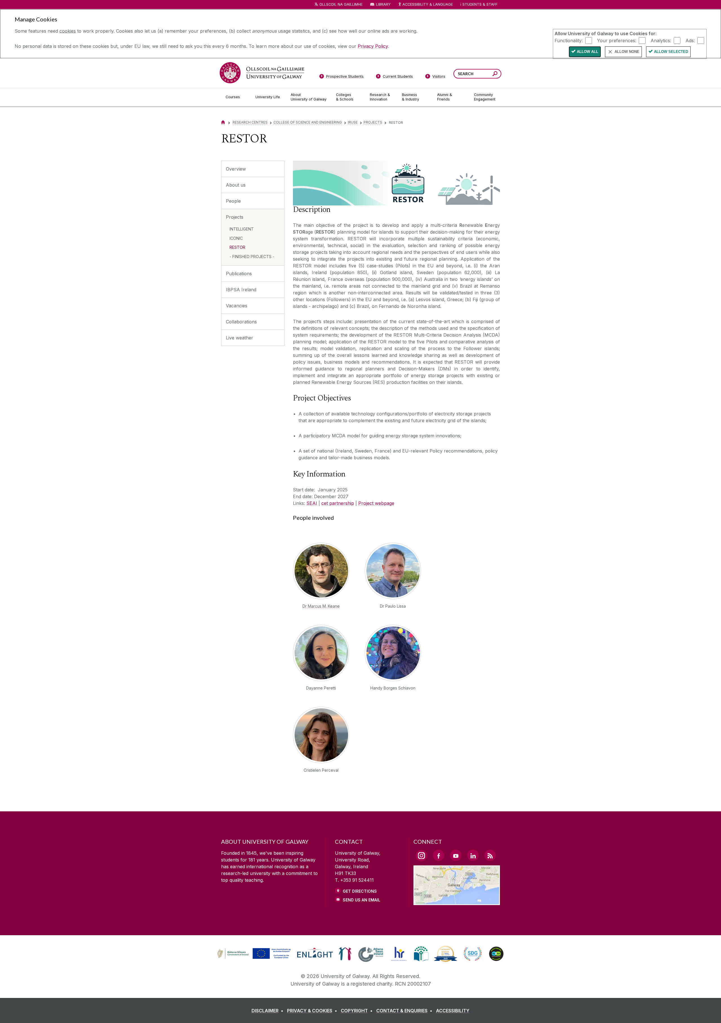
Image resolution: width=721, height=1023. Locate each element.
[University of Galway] (262, 72)
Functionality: (569, 40)
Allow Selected (671, 52)
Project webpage (376, 503)
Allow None (627, 52)
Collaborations (241, 321)
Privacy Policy (373, 46)
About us (236, 185)
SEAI (311, 503)
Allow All (587, 52)
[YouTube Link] (455, 855)
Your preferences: (616, 40)
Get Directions (360, 891)
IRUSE (353, 122)
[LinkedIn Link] (473, 855)
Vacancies (236, 305)
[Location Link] (456, 902)
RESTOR (237, 247)
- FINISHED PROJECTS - (252, 256)
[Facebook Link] (438, 855)
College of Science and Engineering (307, 122)
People (233, 201)
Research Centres (250, 122)
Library (383, 4)
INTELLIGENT (242, 229)
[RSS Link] (490, 855)
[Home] (223, 122)
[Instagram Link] (421, 855)
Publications (239, 273)
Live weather (239, 338)
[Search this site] (495, 74)
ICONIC (236, 238)
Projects (373, 122)
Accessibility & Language (427, 4)
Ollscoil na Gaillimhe (340, 4)
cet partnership (337, 503)
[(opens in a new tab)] (254, 958)
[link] (253, 953)
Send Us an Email (361, 899)
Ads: (690, 40)
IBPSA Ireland (241, 289)
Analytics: (661, 40)
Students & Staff (479, 4)
